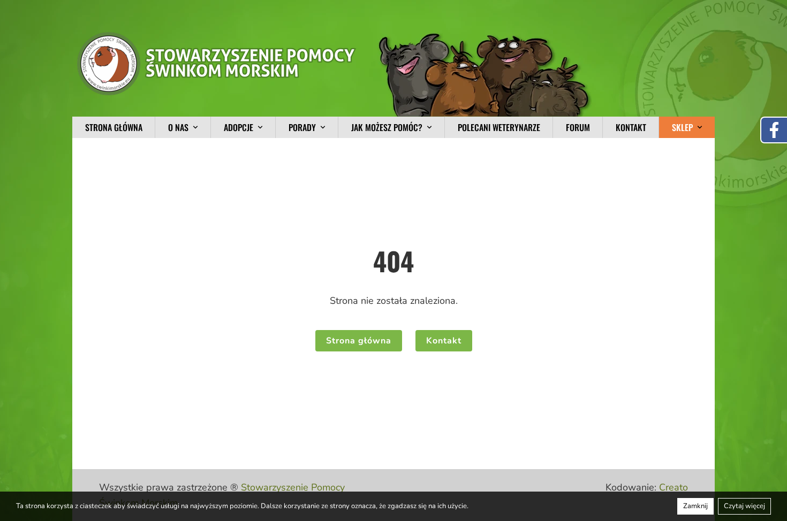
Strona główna (113, 127)
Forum (578, 127)
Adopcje (238, 127)
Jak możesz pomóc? (386, 127)
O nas (178, 127)
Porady (302, 127)
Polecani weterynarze (499, 127)
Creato (673, 487)
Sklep (682, 127)
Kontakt (631, 127)
